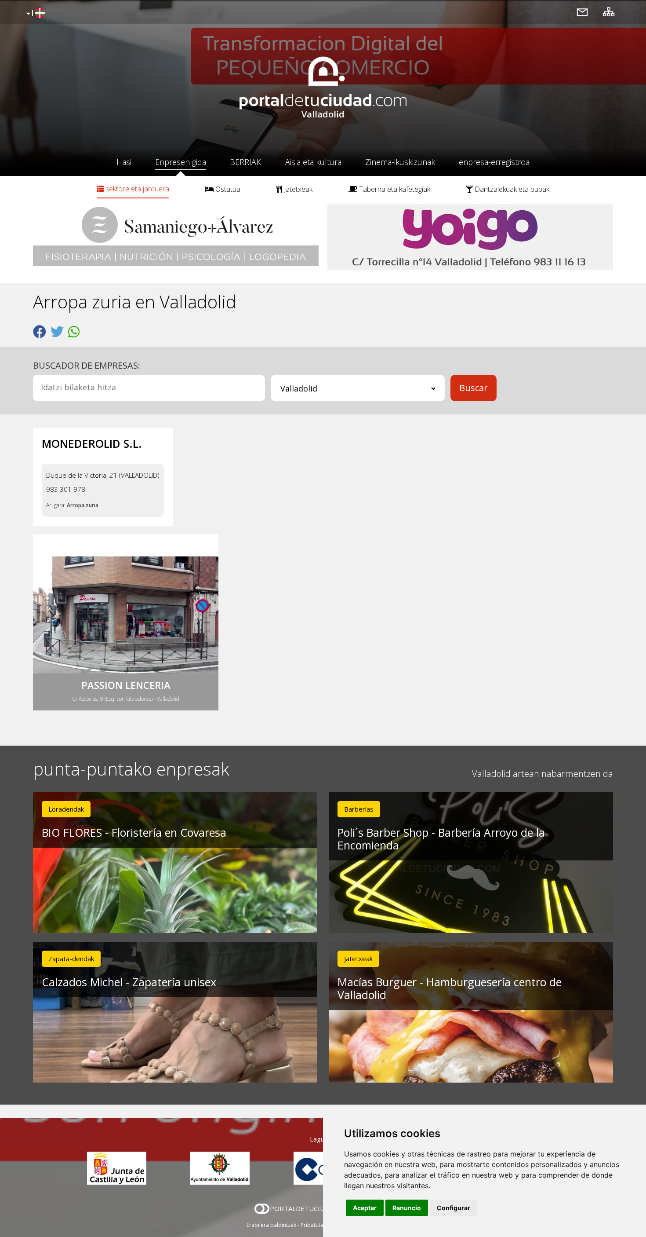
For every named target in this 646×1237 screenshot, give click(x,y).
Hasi (123, 162)
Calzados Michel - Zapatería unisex (129, 981)
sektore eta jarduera (136, 189)
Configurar (453, 1207)
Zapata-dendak (71, 958)
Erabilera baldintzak (271, 1225)
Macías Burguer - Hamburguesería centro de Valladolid (450, 988)
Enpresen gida (180, 162)
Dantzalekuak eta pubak (511, 189)
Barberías (359, 809)
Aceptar (365, 1207)
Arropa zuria (82, 505)
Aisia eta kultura (313, 162)
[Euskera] (34, 13)
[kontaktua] (582, 12)
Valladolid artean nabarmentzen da (542, 774)
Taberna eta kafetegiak (393, 189)
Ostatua (227, 189)
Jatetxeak (297, 189)
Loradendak (66, 809)
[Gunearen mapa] (608, 12)
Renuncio (406, 1207)
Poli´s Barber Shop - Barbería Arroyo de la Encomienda (441, 839)
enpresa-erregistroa (494, 162)
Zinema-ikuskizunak (400, 162)
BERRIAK (245, 162)
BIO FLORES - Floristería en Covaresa (134, 832)
